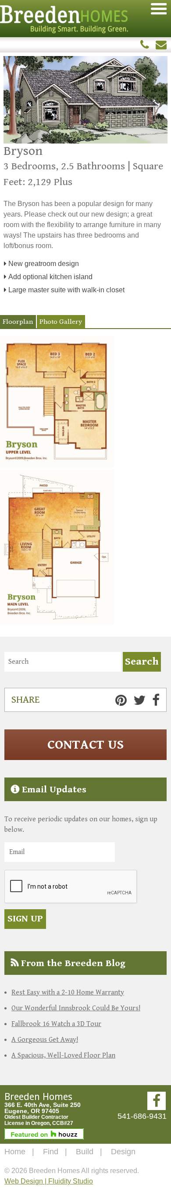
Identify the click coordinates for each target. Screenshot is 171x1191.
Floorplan (18, 322)
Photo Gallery (60, 322)
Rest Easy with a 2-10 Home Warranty (67, 992)
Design (123, 1151)
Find (50, 1151)
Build (84, 1151)
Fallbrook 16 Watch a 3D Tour (56, 1024)
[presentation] (71, 887)
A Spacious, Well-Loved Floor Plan (63, 1055)
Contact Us (85, 744)
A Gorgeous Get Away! (44, 1040)
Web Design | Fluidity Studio (48, 1181)
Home (14, 1151)
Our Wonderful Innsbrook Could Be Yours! (75, 1008)
